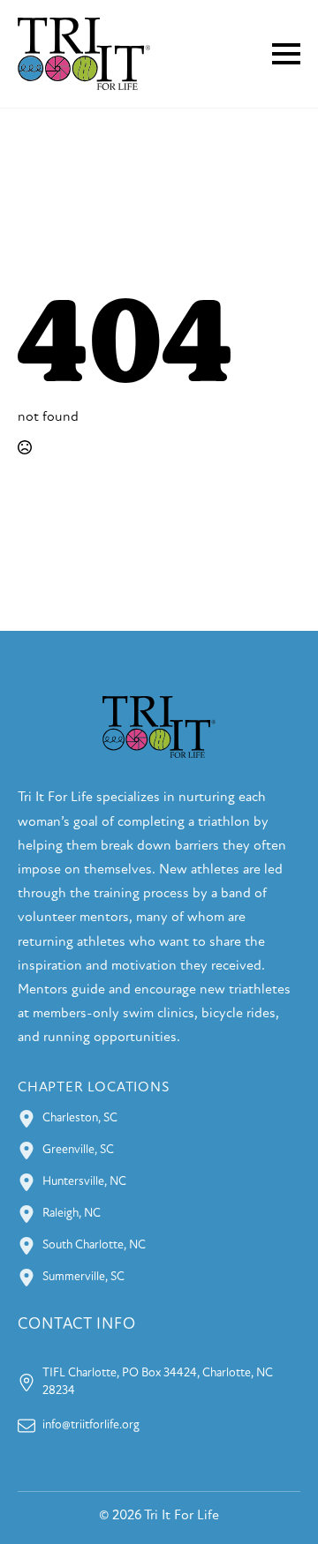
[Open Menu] (286, 54)
